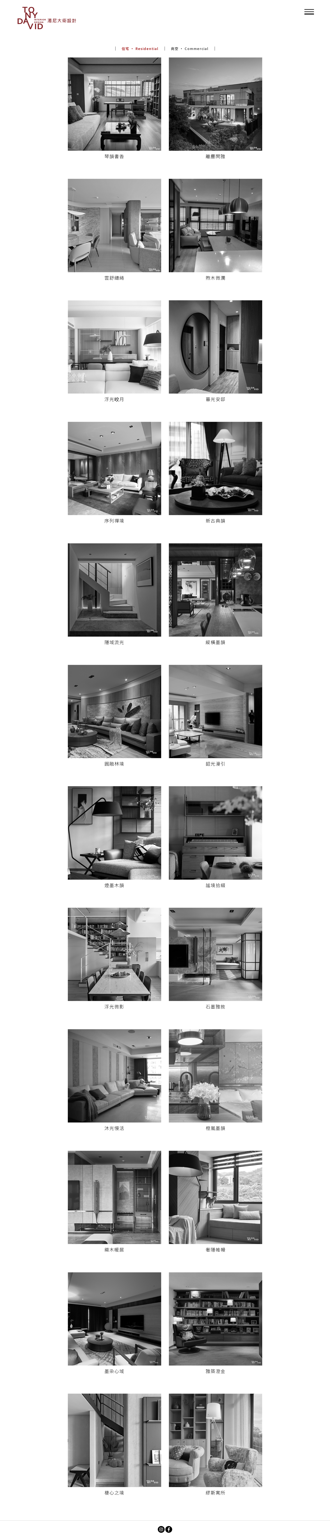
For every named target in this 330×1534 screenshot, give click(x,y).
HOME (208, 19)
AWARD (270, 19)
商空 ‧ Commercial (190, 49)
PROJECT (249, 19)
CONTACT (292, 19)
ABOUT (227, 19)
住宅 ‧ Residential (140, 49)
